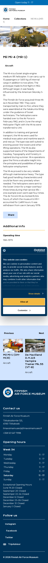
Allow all (24, 302)
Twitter (9, 537)
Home (6, 19)
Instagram (10, 524)
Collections (20, 19)
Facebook (11, 531)
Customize (22, 310)
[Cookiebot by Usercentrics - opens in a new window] (34, 250)
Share (11, 215)
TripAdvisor (14, 544)
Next (41, 333)
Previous (9, 333)
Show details (34, 293)
